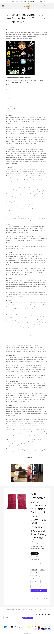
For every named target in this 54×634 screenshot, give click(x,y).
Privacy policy (35, 631)
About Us (14, 609)
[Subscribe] (20, 617)
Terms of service (43, 631)
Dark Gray (35, 572)
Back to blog (28, 457)
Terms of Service (22, 609)
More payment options (39, 593)
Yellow (42, 569)
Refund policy (32, 609)
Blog (45, 609)
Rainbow (34, 569)
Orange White (36, 566)
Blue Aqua (35, 556)
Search (9, 609)
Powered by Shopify (19, 631)
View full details (41, 598)
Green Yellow (35, 563)
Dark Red (34, 553)
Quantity (33, 578)
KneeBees (13, 631)
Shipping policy (27, 633)
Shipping (33, 543)
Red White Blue (36, 559)
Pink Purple (35, 575)
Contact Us (40, 609)
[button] (2, 6)
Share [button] (9, 29)
